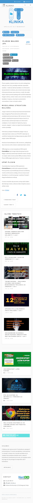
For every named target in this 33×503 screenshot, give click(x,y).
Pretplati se (12, 435)
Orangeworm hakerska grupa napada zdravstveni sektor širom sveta (16, 334)
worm (6, 63)
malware (14, 54)
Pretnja (21, 35)
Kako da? (15, 32)
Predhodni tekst (10, 199)
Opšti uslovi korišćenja (9, 494)
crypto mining (8, 57)
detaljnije (7, 467)
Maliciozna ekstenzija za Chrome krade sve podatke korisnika (15, 424)
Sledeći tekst (8, 204)
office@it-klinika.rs (10, 483)
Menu (30, 5)
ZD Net (7, 190)
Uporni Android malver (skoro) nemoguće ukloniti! (14, 233)
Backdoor (7, 60)
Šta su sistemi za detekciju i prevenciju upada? (13, 397)
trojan (7, 54)
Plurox (16, 60)
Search (25, 5)
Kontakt (27, 1)
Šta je (7, 32)
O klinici (18, 1)
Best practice (9, 35)
